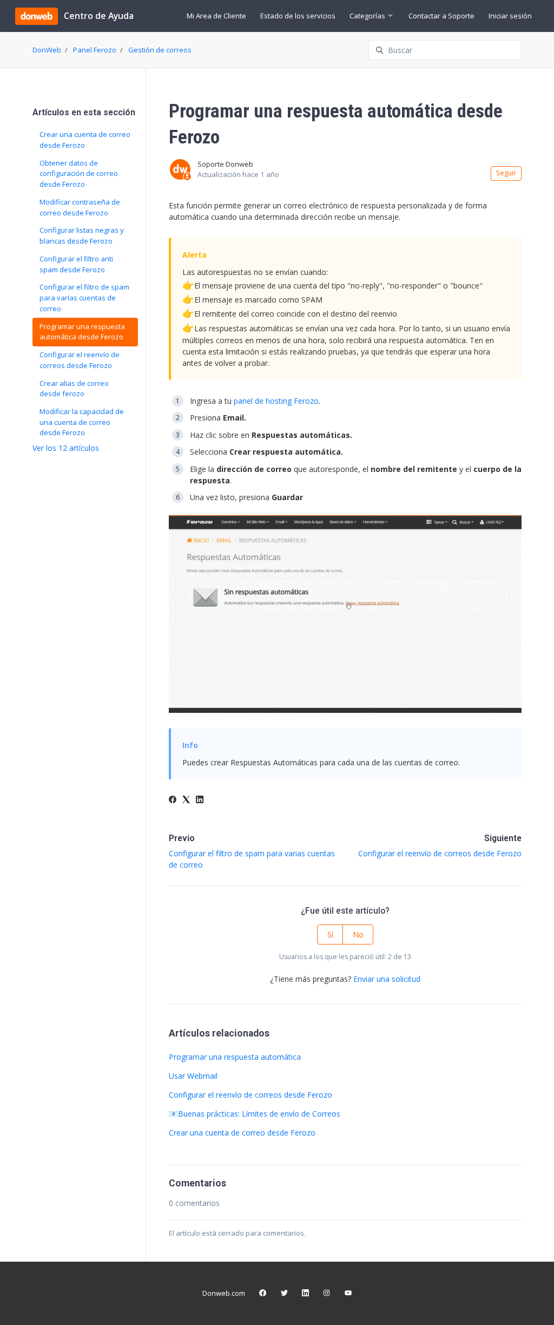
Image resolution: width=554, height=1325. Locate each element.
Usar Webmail (193, 1076)
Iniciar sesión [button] (510, 16)
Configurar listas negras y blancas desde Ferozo (81, 235)
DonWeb (46, 50)
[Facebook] (172, 800)
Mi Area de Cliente (216, 16)
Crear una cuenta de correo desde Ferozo (242, 1132)
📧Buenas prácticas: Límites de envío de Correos (254, 1113)
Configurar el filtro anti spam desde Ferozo (76, 264)
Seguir (506, 173)
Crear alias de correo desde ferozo (74, 388)
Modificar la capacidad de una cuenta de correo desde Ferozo (81, 421)
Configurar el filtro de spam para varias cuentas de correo (84, 297)
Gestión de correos (160, 50)
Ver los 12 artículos (65, 448)
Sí (330, 934)
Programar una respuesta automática (235, 1057)
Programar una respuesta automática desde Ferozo (82, 332)
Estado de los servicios (297, 16)
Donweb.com (223, 1293)
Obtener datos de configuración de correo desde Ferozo (78, 173)
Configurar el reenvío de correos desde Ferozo (440, 853)
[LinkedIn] (199, 800)
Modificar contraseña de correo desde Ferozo (79, 207)
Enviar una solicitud (386, 979)
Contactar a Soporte (441, 16)
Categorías (368, 16)
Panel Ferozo (94, 50)
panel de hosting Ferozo (276, 401)
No (358, 934)
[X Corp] (186, 800)
